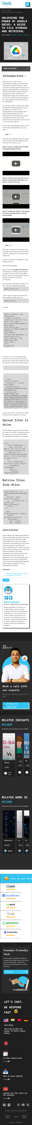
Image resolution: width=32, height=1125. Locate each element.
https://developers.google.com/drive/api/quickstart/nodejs (17, 574)
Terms (16, 1116)
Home (4, 10)
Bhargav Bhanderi (11, 602)
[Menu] (27, 4)
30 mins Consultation (12, 1058)
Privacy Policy (7, 1116)
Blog (8, 10)
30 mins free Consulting (12, 705)
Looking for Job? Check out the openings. (15, 1094)
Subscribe (9, 972)
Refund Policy (24, 1116)
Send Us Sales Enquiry (13, 1076)
